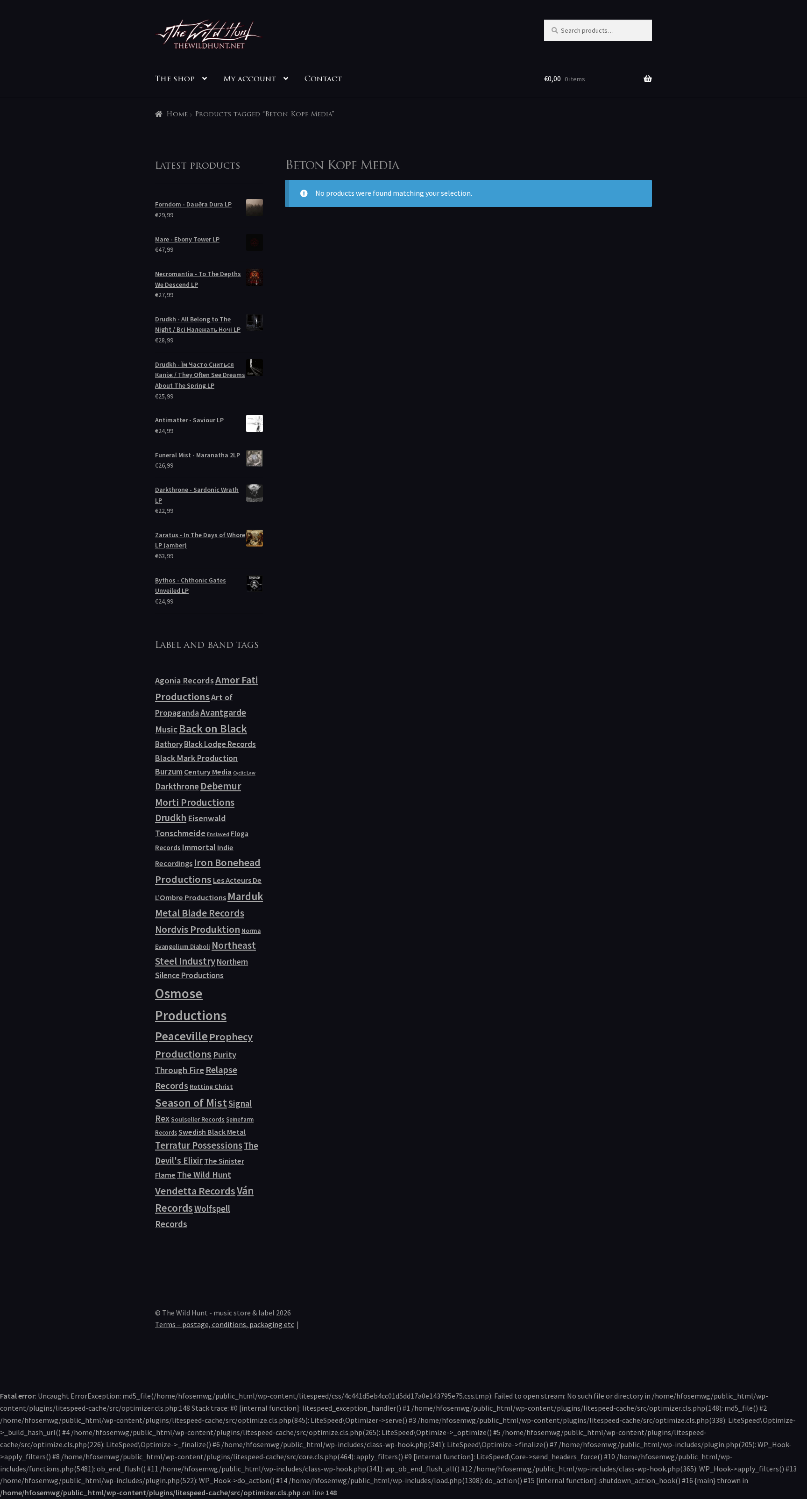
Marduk (245, 896)
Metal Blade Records (199, 913)
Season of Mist (191, 1102)
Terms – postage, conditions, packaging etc (224, 1324)
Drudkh (170, 818)
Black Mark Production (196, 758)
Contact (323, 79)
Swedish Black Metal (212, 1132)
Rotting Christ (211, 1086)
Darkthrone (177, 786)
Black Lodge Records (220, 744)
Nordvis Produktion (197, 929)
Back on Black (213, 728)
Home (177, 114)
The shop (175, 79)
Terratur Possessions (198, 1145)
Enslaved (218, 834)
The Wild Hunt (204, 1174)
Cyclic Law (244, 773)
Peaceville (181, 1036)
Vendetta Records (195, 1190)
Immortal (199, 847)
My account (249, 79)
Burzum (169, 771)
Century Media (208, 771)
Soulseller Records (198, 1119)
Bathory (169, 744)
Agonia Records (184, 680)
